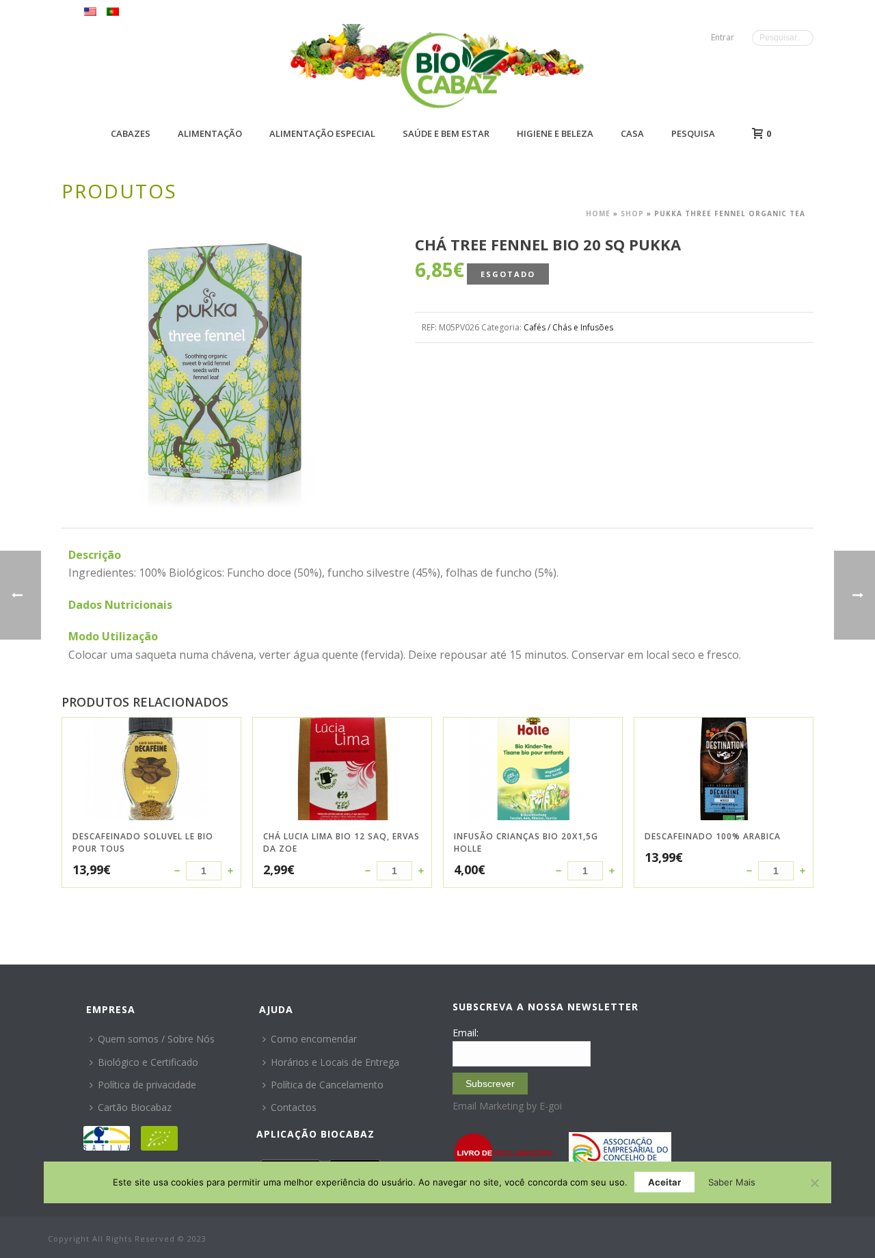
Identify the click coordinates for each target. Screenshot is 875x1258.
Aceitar (664, 1182)
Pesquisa (693, 133)
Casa (632, 133)
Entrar (722, 37)
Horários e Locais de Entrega (335, 1062)
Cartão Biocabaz (135, 1107)
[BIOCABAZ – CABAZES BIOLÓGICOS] (455, 70)
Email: (466, 1032)
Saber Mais (731, 1182)
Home (598, 213)
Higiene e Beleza (555, 133)
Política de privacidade (147, 1084)
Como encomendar (314, 1038)
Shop (632, 213)
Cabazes (130, 133)
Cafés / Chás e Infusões (568, 327)
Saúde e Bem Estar (446, 133)
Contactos (294, 1107)
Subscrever (490, 1083)
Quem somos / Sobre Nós (156, 1038)
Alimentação (210, 133)
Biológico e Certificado (148, 1062)
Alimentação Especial (322, 133)
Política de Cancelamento (327, 1084)
